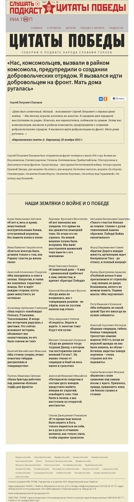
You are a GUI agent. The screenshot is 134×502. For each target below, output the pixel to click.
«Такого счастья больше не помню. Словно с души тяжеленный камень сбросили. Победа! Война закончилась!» (108, 230)
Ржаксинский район (91, 469)
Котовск (39, 461)
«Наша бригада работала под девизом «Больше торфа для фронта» (24, 383)
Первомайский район (93, 465)
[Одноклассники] (105, 99)
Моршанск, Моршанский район (28, 465)
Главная (36, 27)
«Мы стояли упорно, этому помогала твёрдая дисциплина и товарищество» (25, 360)
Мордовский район (83, 461)
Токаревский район (82, 473)
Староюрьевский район (43, 473)
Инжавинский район (99, 457)
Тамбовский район (63, 473)
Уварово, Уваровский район (104, 473)
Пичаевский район (41, 469)
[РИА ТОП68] (19, 19)
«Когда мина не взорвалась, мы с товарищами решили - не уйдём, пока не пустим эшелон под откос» (66, 301)
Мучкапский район (52, 465)
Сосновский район (23, 473)
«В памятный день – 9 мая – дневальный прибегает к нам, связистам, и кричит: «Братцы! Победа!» (67, 275)
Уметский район (22, 477)
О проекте (54, 27)
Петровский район (23, 469)
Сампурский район (110, 469)
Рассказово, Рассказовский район (65, 469)
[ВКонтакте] (101, 99)
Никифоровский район (72, 465)
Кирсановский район (24, 461)
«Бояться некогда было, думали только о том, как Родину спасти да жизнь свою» (24, 256)
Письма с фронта (93, 27)
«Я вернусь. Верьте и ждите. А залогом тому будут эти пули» (65, 326)
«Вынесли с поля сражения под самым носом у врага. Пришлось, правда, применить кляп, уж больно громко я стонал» (108, 385)
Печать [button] (120, 98)
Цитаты (71, 27)
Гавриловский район (42, 457)
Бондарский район (23, 457)
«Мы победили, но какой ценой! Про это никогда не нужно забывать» (108, 311)
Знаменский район (80, 457)
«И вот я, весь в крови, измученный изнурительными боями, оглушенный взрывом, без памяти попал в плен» (25, 230)
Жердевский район (62, 457)
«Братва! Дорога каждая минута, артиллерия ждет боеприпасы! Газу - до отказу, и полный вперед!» (108, 256)
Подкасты (116, 27)
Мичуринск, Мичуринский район (58, 461)
